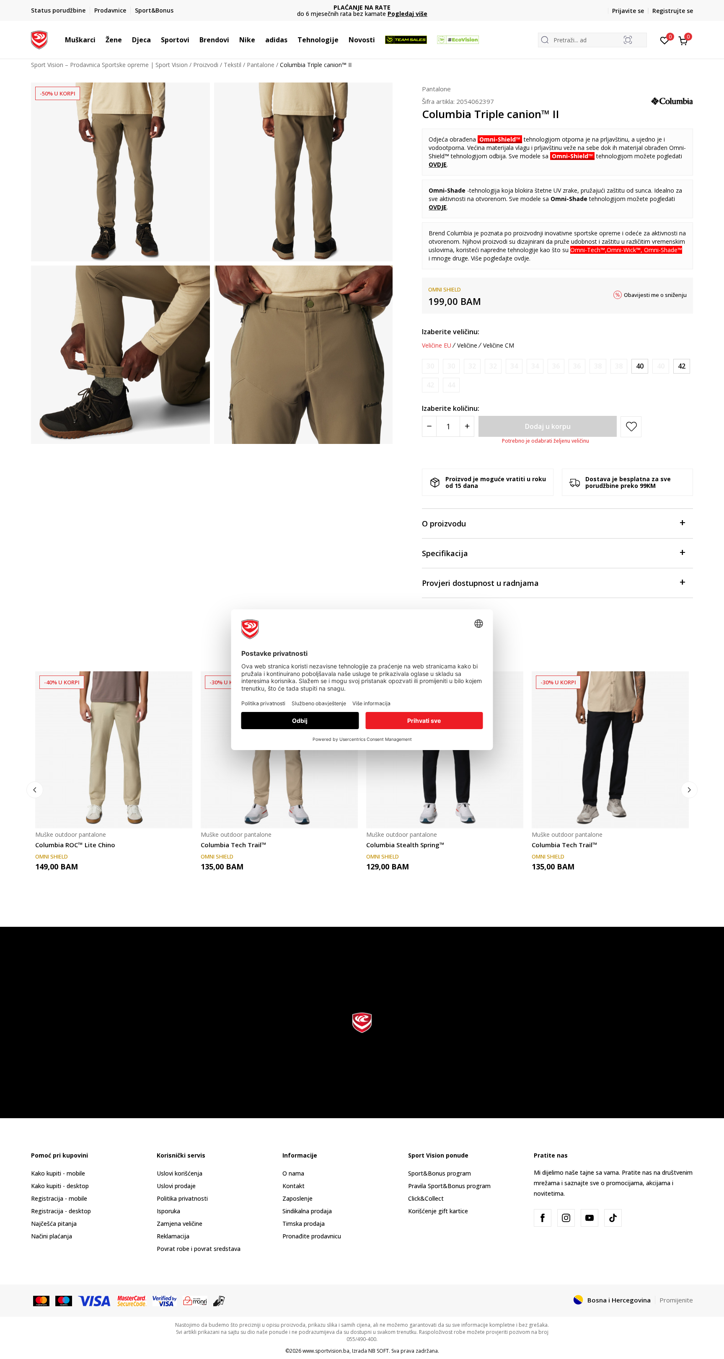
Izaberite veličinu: (450, 331)
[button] (99, 39)
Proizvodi (205, 65)
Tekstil (232, 65)
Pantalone (260, 65)
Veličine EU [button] (436, 345)
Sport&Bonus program (439, 1173)
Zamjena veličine (179, 1223)
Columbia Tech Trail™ (233, 845)
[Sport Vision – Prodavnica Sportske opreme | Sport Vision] (39, 39)
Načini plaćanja (51, 1236)
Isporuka (168, 1211)
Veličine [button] (467, 345)
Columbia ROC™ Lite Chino (75, 845)
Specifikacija (445, 553)
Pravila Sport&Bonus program (449, 1186)
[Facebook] (542, 1217)
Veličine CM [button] (498, 345)
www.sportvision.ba (326, 1350)
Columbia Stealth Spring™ (405, 845)
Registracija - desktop (61, 1211)
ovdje (521, 258)
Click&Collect (426, 1198)
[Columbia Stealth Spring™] (444, 749)
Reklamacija (173, 1236)
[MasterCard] (41, 1300)
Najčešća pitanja (54, 1223)
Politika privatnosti (182, 1198)
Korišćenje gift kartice (438, 1211)
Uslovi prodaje (176, 1186)
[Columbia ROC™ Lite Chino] (113, 749)
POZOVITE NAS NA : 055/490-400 (362, 7)
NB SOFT (378, 1350)
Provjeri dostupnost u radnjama (480, 583)
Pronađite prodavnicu (311, 1236)
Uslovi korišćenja (179, 1173)
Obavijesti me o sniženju (655, 295)
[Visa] (94, 1300)
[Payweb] (195, 1300)
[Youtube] (589, 1217)
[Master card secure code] (132, 1300)
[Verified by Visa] (165, 1300)
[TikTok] (613, 1217)
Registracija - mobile (59, 1198)
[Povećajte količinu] (467, 426)
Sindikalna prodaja (307, 1211)
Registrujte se (672, 11)
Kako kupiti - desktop (60, 1186)
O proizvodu (444, 523)
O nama (293, 1173)
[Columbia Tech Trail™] (279, 749)
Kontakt (293, 1186)
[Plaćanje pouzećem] (219, 1300)
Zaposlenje (297, 1198)
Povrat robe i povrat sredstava (198, 1249)
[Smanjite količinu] (429, 426)
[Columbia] (672, 100)
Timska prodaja (303, 1223)
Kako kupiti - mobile (58, 1173)
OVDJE (438, 164)
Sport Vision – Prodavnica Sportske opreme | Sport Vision (109, 65)
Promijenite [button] (676, 1300)
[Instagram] (566, 1217)
